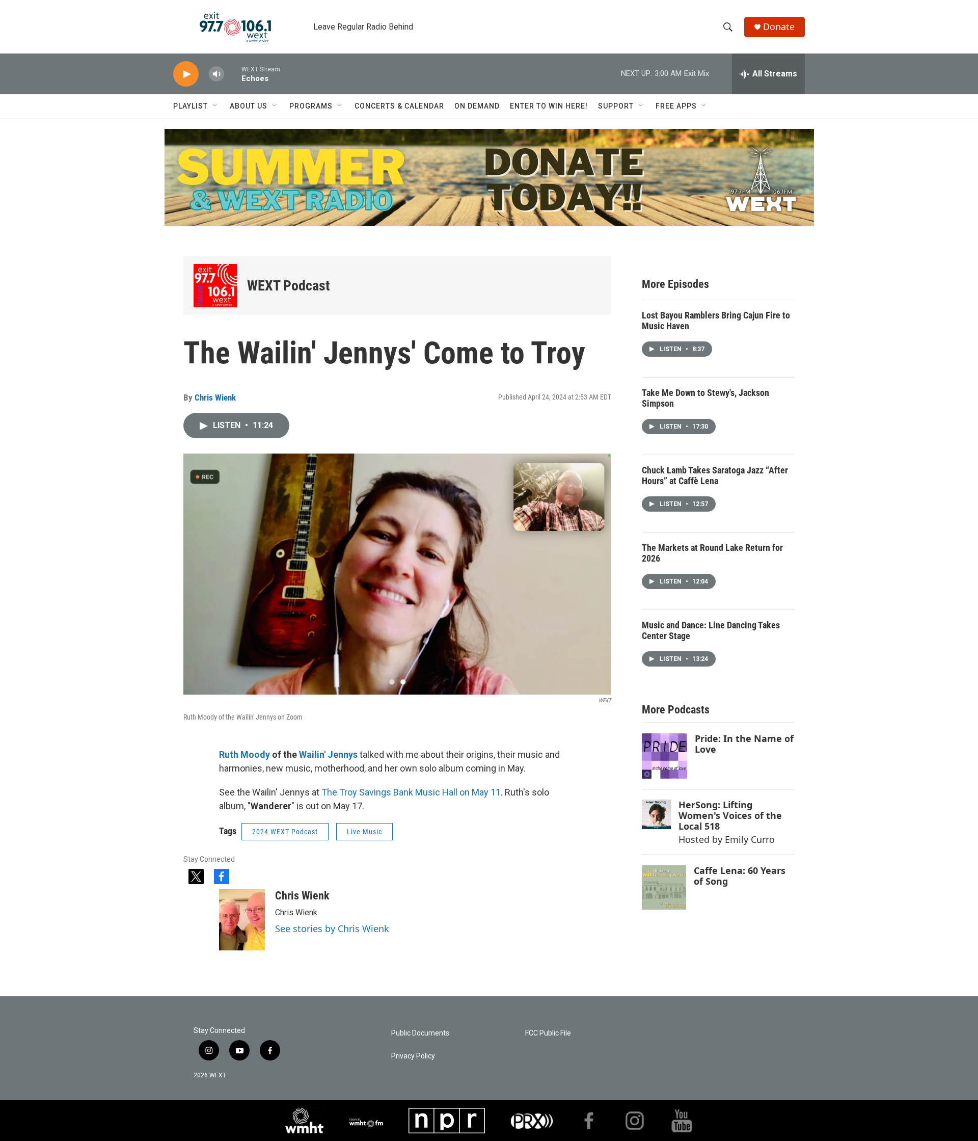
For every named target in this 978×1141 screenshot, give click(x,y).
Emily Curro (750, 839)
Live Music (364, 832)
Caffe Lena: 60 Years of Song (739, 875)
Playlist (190, 106)
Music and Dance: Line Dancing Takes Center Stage (711, 630)
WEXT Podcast (288, 285)
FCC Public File (548, 1033)
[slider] (232, 73)
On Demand (477, 106)
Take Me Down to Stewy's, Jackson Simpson (705, 398)
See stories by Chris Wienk (332, 928)
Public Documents (420, 1033)
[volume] (216, 74)
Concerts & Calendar (399, 106)
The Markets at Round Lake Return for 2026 (712, 553)
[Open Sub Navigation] (215, 106)
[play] (186, 74)
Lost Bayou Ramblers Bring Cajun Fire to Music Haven (716, 320)
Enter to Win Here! (549, 106)
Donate (779, 26)
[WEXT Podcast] (215, 285)
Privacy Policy (413, 1056)
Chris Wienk (215, 397)
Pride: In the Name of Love (744, 743)
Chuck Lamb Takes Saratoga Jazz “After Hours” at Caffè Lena (715, 475)
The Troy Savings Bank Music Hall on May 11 (411, 792)
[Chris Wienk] (242, 919)
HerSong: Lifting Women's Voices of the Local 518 (730, 815)
